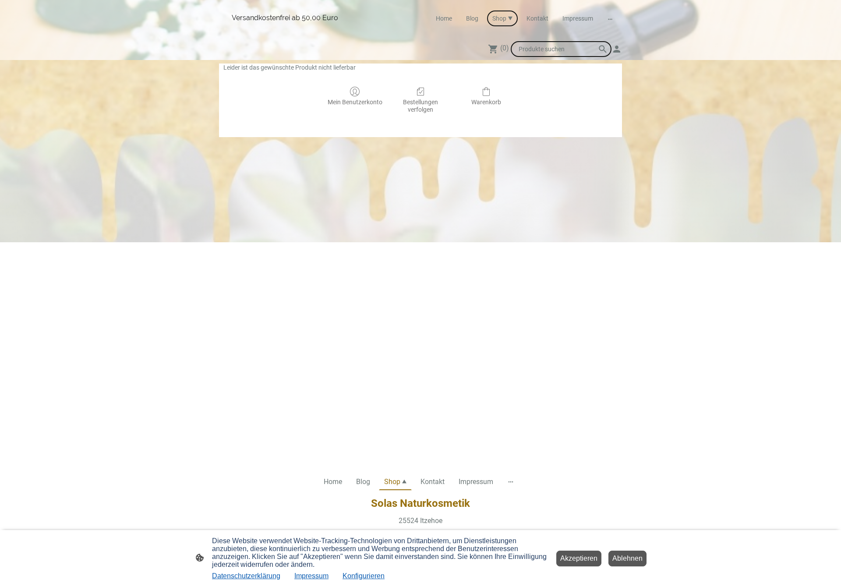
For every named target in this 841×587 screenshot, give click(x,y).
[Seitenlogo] (285, 30)
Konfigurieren (364, 576)
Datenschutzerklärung (246, 576)
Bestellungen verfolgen (420, 106)
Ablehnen (627, 558)
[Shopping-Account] (616, 49)
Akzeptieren (578, 558)
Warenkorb (486, 102)
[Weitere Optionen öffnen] (610, 18)
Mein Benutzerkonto (355, 102)
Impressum (311, 576)
